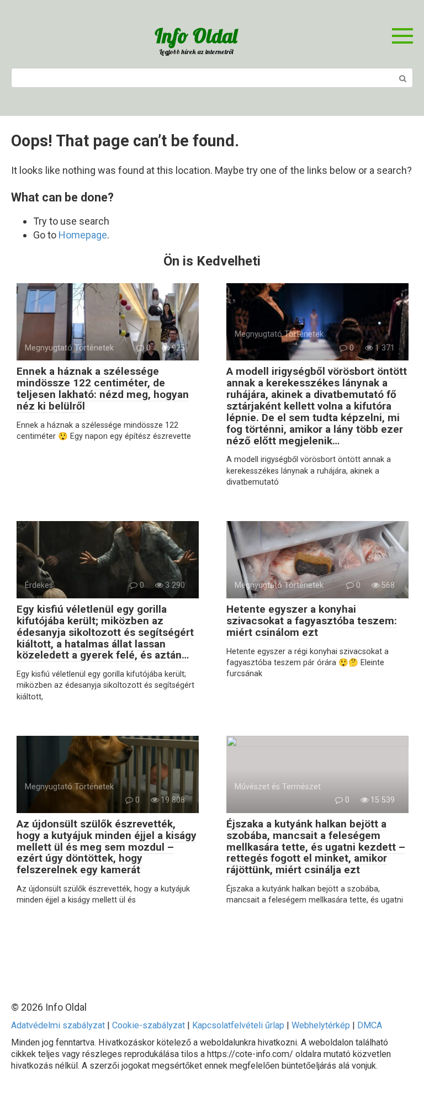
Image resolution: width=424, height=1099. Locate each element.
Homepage (83, 235)
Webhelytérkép (321, 1025)
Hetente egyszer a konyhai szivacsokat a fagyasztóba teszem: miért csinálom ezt (311, 621)
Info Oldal (196, 35)
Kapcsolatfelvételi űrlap (238, 1025)
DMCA (369, 1025)
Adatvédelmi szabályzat (58, 1025)
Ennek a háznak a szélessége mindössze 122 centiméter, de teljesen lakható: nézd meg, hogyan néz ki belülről (103, 388)
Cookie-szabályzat (148, 1025)
